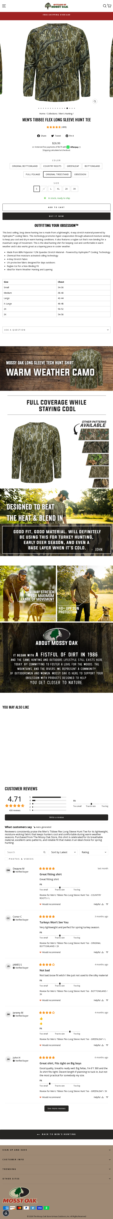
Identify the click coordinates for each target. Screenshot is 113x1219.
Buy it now (56, 216)
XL (58, 188)
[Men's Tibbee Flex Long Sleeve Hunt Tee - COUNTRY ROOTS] (7, 771)
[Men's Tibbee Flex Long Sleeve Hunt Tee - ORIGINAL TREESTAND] (21, 771)
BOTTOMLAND (92, 165)
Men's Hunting (65, 113)
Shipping (46, 150)
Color (56, 160)
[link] (56, 127)
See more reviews (56, 1108)
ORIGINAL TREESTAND (57, 174)
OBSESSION (80, 174)
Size (56, 183)
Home (42, 113)
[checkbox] (26, 859)
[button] (47, 797)
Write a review (56, 817)
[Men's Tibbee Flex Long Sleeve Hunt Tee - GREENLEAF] (11, 771)
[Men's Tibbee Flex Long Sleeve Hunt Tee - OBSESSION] (24, 771)
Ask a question (14, 330)
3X (74, 188)
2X (66, 188)
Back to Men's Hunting (58, 1134)
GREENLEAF (73, 165)
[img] (42, 827)
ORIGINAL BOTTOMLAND (25, 165)
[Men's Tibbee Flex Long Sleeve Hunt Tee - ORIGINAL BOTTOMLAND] (4, 771)
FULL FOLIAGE (33, 174)
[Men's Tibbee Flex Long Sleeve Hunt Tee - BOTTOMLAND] (14, 771)
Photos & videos (21, 859)
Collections (52, 113)
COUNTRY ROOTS (52, 165)
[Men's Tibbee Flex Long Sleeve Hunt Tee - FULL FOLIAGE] (18, 771)
